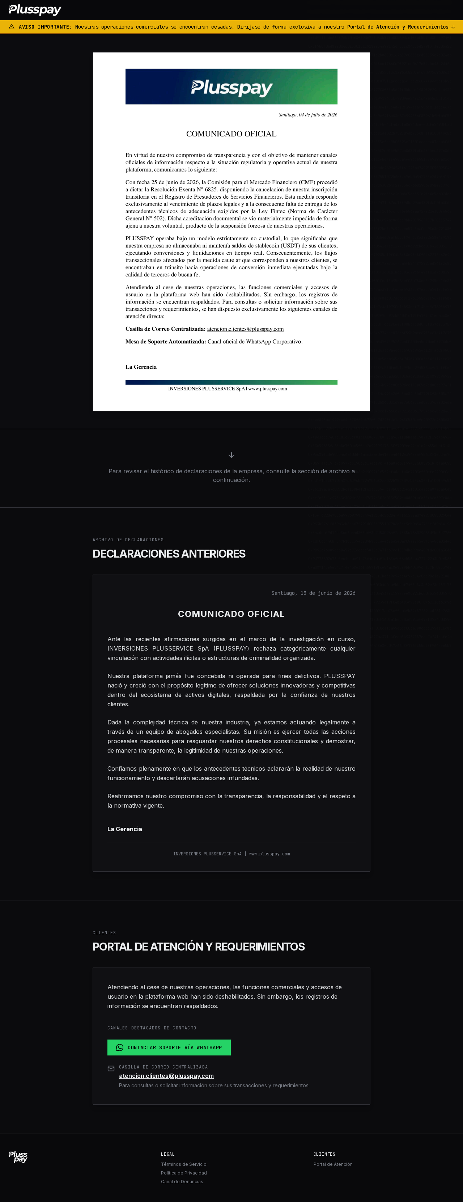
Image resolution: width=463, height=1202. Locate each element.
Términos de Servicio (184, 1164)
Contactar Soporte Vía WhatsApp (175, 1047)
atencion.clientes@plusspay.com (166, 1075)
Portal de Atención (333, 1164)
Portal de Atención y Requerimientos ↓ (400, 27)
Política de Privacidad (184, 1173)
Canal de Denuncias (182, 1181)
